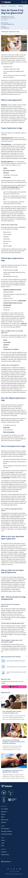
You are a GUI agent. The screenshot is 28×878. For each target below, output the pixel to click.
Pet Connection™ (5, 828)
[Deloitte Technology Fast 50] (12, 799)
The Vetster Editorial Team (7, 24)
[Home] (6, 2)
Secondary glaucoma (7, 161)
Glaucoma (4, 104)
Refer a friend (4, 819)
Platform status (5, 854)
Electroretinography (8, 432)
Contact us (4, 852)
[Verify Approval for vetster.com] (11, 792)
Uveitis (5, 168)
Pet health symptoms (6, 834)
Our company (4, 809)
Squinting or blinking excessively (12, 289)
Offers (2, 817)
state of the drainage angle (10, 187)
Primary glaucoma (6, 144)
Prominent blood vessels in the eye (12, 303)
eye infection (6, 477)
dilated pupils (22, 300)
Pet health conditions (6, 831)
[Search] (22, 2)
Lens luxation (7, 177)
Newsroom (4, 811)
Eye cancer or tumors (9, 170)
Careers (3, 814)
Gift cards (3, 822)
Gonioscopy (6, 427)
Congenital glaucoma (7, 137)
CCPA (2, 845)
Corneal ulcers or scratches (10, 349)
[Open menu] (25, 2)
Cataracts (6, 172)
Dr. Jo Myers (4, 28)
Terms (2, 843)
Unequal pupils (7, 305)
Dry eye (5, 347)
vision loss (24, 323)
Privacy (3, 840)
